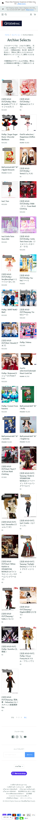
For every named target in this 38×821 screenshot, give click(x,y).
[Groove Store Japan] (12, 23)
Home (7, 35)
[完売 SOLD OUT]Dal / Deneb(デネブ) (10, 343)
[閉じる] (35, 3)
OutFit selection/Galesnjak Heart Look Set (28, 370)
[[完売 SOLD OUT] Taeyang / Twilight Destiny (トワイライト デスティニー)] (28, 546)
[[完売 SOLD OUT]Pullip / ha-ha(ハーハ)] (28, 263)
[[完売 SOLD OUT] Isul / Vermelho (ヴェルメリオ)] (10, 506)
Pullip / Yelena (25, 342)
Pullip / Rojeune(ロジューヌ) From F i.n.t (9, 375)
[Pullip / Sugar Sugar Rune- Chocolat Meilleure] (10, 122)
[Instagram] (17, 737)
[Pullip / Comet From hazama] (10, 394)
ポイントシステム (26, 798)
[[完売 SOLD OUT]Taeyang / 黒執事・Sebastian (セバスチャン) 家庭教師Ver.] (10, 681)
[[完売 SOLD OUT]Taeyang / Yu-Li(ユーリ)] (28, 298)
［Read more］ (21, 4)
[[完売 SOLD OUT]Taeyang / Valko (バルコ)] (10, 598)
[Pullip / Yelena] (28, 330)
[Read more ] (30, 9)
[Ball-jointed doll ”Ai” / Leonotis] (10, 424)
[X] (21, 737)
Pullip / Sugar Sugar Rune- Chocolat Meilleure (10, 137)
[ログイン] (31, 14)
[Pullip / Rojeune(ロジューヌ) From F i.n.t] (10, 361)
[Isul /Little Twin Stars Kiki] (10, 225)
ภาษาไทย (18, 766)
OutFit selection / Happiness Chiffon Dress (27, 137)
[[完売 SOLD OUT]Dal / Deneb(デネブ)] (10, 329)
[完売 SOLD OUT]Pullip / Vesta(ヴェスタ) (26, 171)
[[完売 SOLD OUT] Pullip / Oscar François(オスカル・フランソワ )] (28, 638)
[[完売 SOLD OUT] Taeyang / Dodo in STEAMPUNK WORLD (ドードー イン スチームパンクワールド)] (28, 458)
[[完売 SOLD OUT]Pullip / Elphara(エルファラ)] (28, 87)
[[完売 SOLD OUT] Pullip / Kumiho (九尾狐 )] (10, 635)
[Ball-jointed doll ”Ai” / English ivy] (28, 424)
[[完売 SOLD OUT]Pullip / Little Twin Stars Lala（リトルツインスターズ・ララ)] (28, 225)
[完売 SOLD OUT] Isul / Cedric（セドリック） (27, 523)
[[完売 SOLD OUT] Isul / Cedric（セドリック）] (28, 505)
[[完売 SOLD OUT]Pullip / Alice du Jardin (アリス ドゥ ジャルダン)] (10, 87)
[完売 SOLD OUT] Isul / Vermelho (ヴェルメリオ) (9, 524)
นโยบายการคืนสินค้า (9, 791)
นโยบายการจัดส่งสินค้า (10, 789)
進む (25, 717)
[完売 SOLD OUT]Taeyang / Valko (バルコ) (7, 616)
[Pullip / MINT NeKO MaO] (10, 298)
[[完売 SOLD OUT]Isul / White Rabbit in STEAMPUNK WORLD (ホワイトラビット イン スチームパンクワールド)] (10, 546)
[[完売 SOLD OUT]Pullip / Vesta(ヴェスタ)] (28, 156)
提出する (30, 755)
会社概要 (29, 794)
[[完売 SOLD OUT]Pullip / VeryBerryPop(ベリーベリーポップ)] (10, 262)
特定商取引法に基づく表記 (26, 791)
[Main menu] (3, 15)
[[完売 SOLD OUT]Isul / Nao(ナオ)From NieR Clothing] (10, 455)
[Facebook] (13, 737)
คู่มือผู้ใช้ (28, 787)
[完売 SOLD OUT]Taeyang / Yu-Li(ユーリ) (27, 312)
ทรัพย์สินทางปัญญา (12, 798)
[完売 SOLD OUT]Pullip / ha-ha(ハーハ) (26, 278)
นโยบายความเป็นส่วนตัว (27, 789)
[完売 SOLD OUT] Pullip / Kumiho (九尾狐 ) (9, 649)
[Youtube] (25, 737)
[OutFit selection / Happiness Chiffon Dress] (28, 122)
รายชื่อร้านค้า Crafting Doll (15, 787)
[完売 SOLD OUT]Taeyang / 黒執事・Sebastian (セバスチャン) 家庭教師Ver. (10, 702)
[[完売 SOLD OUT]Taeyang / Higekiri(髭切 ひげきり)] (28, 595)
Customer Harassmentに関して (19, 796)
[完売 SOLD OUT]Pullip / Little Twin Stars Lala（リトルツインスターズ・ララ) (28, 241)
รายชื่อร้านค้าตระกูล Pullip (18, 785)
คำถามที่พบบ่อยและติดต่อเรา (15, 794)
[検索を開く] (6, 15)
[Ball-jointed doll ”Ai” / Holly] (28, 394)
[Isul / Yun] (10, 189)
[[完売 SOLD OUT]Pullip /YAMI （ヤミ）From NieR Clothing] (28, 189)
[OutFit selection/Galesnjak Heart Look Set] (28, 359)
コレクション (15, 35)
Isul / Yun (5, 201)
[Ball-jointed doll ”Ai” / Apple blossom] (10, 155)
